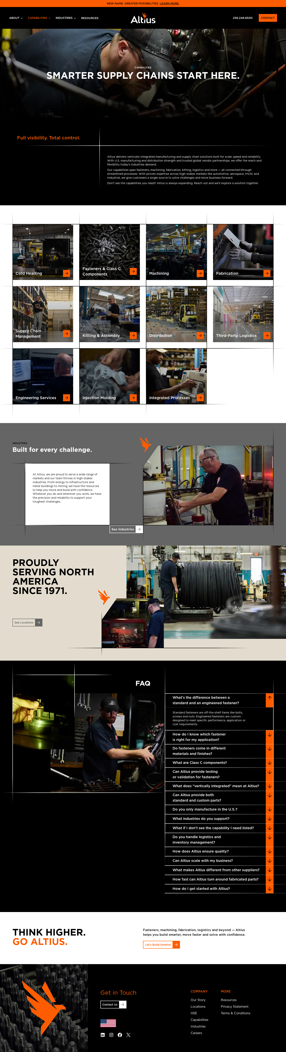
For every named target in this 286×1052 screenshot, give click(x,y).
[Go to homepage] (143, 18)
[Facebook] (120, 1035)
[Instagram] (111, 1035)
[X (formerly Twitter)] (128, 1035)
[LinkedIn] (102, 1035)
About (14, 18)
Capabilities (37, 18)
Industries (64, 18)
